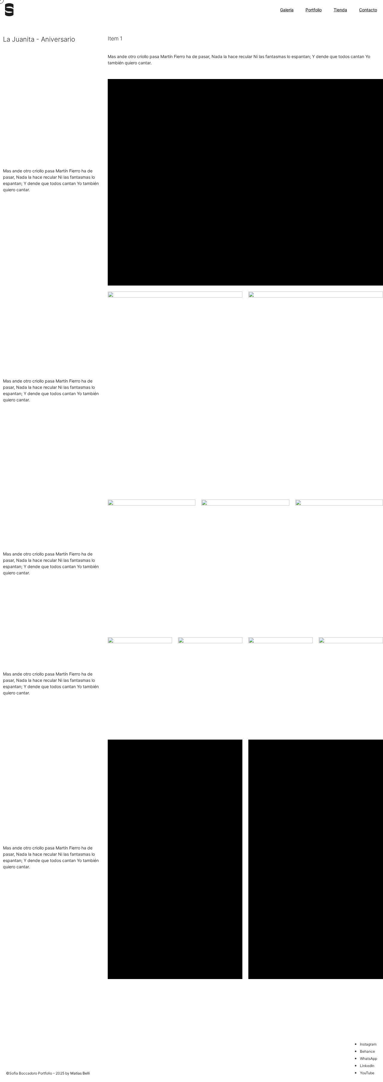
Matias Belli (80, 1073)
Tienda (340, 9)
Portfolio (314, 9)
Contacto (368, 9)
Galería (287, 9)
